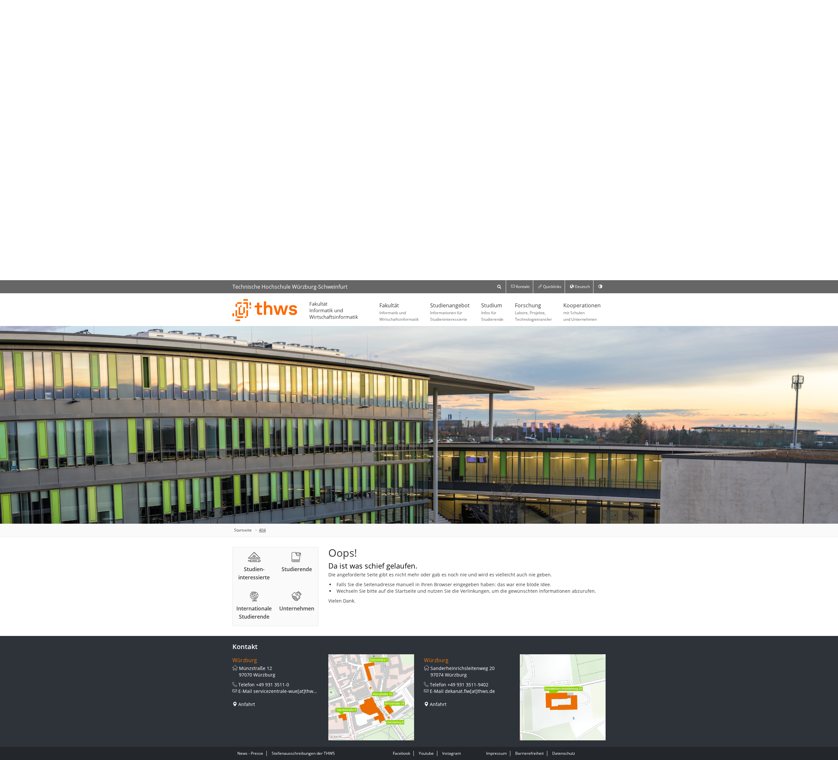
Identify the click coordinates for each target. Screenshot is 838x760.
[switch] (600, 286)
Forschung (533, 312)
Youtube (426, 753)
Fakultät (399, 312)
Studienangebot (450, 312)
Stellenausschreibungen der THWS (303, 753)
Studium (492, 312)
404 (262, 530)
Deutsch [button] (582, 286)
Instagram (451, 753)
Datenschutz (563, 753)
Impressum (496, 753)
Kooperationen (582, 312)
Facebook (401, 753)
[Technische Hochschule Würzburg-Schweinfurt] (265, 310)
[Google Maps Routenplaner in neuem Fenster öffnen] (371, 697)
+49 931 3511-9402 (467, 684)
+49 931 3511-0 (272, 684)
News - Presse (250, 753)
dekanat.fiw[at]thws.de (470, 691)
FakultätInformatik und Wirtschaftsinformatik (333, 310)
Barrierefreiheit (529, 753)
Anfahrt (246, 704)
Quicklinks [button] (551, 286)
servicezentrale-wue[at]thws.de (287, 691)
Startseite (243, 530)
